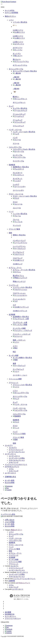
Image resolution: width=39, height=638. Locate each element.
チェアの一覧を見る (20, 108)
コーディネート (10, 454)
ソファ (11, 532)
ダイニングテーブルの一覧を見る (25, 71)
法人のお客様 (9, 526)
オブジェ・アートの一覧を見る (24, 270)
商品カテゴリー (10, 16)
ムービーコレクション (17, 570)
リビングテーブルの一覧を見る (24, 149)
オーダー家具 (9, 524)
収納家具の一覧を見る (21, 167)
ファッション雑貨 (15, 562)
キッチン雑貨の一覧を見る (22, 357)
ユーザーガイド (10, 473)
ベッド (11, 547)
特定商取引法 (9, 614)
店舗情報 (11, 581)
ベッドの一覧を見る (20, 214)
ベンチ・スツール (15, 538)
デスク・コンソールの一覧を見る (25, 196)
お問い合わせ (9, 520)
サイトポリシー (10, 616)
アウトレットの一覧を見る (22, 385)
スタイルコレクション (17, 576)
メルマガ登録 (9, 522)
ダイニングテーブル (16, 534)
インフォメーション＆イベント (16, 464)
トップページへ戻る (8, 514)
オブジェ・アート (15, 553)
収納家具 (12, 542)
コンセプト (9, 445)
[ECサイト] (1, 493)
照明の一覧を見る (19, 235)
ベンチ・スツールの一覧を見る (24, 132)
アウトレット (13, 564)
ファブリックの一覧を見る (22, 287)
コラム (11, 585)
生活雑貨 (12, 557)
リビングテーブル (15, 540)
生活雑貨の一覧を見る (21, 316)
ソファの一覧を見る (20, 22)
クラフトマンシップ (16, 568)
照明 (10, 551)
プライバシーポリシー (13, 618)
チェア (11, 536)
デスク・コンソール (16, 545)
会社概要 (8, 612)
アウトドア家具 (14, 549)
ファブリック (13, 555)
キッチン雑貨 (13, 559)
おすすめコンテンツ (12, 466)
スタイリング (13, 587)
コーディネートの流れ (17, 574)
